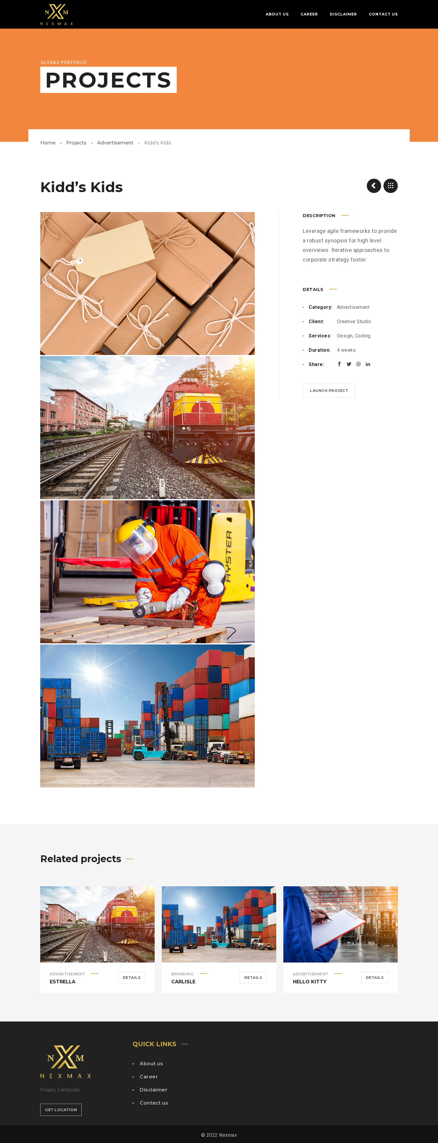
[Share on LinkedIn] (368, 364)
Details (132, 977)
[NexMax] (56, 14)
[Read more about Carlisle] (219, 924)
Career (149, 1077)
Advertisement (115, 143)
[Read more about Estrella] (97, 924)
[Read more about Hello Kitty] (340, 924)
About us (151, 1063)
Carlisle (183, 982)
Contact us (154, 1103)
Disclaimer (153, 1090)
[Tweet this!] (349, 364)
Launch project (329, 390)
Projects (76, 143)
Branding (182, 974)
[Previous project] (374, 186)
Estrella (62, 982)
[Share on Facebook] (339, 364)
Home (47, 143)
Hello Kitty (310, 982)
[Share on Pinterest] (358, 364)
